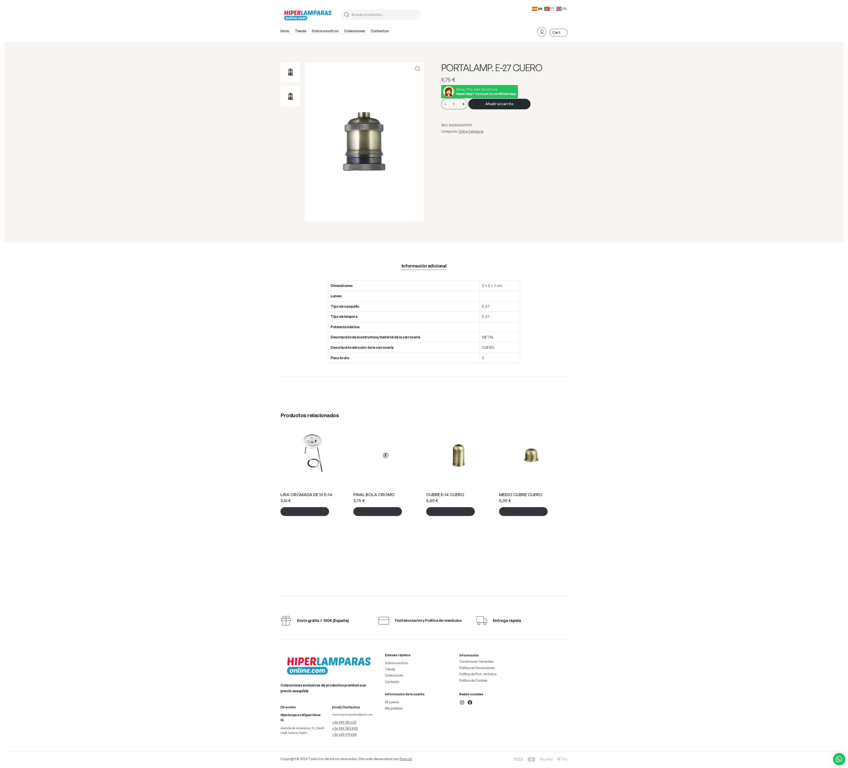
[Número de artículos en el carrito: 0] (558, 32)
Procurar (415, 15)
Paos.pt (406, 759)
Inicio (284, 31)
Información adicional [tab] (424, 266)
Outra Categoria (471, 131)
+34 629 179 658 (344, 734)
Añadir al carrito (499, 104)
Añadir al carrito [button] (304, 511)
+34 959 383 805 (345, 728)
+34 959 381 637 (344, 722)
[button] (417, 69)
